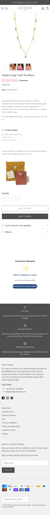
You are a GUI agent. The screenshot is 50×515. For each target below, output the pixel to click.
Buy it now (25, 216)
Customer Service (8, 430)
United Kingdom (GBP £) (13, 499)
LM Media (10, 507)
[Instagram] (7, 398)
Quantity (5, 193)
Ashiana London (12, 505)
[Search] (7, 8)
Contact (5, 434)
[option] (25, 37)
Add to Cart (25, 208)
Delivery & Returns (9, 415)
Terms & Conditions (9, 423)
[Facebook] (3, 398)
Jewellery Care (7, 412)
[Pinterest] (11, 398)
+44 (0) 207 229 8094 (14, 389)
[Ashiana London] (25, 8)
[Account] (42, 8)
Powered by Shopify (24, 505)
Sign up (8, 470)
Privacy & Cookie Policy (11, 426)
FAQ (3, 419)
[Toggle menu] (2, 8)
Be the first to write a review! (25, 286)
